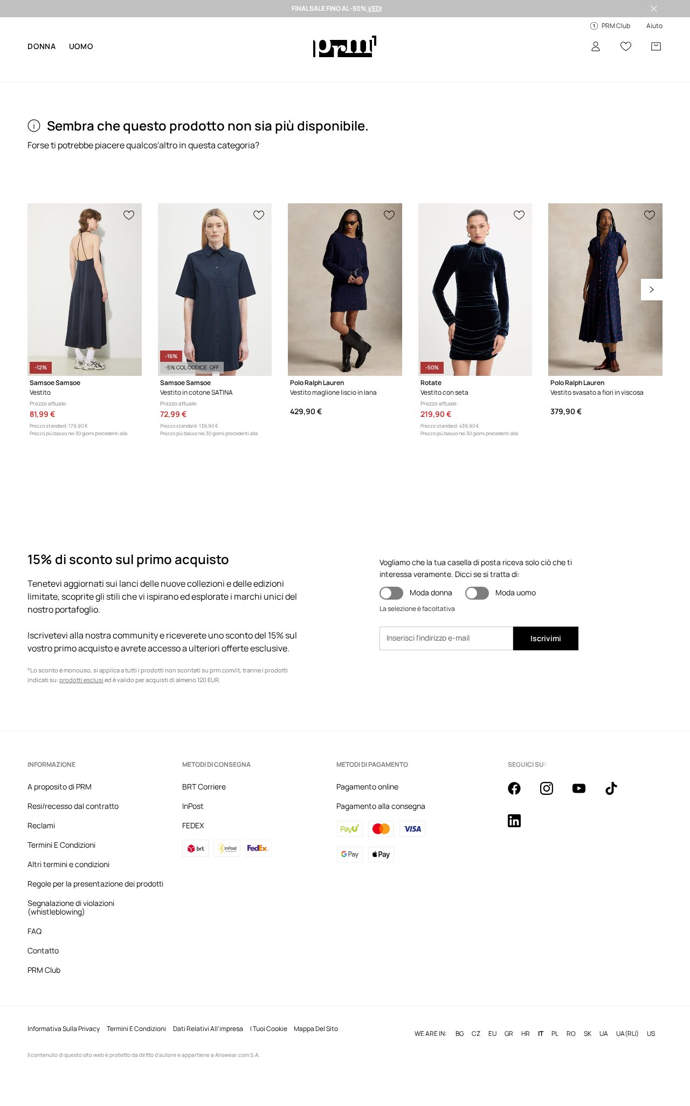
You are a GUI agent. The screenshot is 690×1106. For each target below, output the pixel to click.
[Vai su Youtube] (585, 794)
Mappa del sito (316, 1029)
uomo (81, 46)
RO (571, 1034)
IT (540, 1034)
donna (41, 46)
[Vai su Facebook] (521, 794)
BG (460, 1034)
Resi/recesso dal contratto (73, 806)
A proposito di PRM (59, 786)
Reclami (41, 825)
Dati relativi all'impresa (208, 1029)
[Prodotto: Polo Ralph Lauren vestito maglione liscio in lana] (345, 289)
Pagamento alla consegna (380, 806)
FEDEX (193, 825)
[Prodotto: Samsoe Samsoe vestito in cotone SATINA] (215, 289)
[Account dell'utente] (595, 46)
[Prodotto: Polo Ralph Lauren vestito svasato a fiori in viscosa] (605, 289)
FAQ (34, 931)
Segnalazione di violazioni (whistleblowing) (70, 907)
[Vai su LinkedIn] (521, 827)
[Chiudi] (654, 8)
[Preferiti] (625, 46)
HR (525, 1034)
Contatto (43, 950)
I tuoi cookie (268, 1029)
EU (492, 1034)
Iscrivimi (545, 638)
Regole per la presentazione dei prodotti (95, 883)
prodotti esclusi (81, 680)
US (651, 1034)
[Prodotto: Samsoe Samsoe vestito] (84, 289)
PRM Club (43, 970)
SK (587, 1034)
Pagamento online (367, 786)
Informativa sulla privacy (63, 1029)
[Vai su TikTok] (618, 794)
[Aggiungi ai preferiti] (129, 214)
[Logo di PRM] (344, 46)
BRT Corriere (204, 786)
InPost (193, 806)
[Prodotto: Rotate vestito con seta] (475, 289)
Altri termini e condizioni (68, 864)
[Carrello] (656, 46)
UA (603, 1034)
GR (509, 1034)
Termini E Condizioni (61, 845)
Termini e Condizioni (136, 1029)
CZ (476, 1034)
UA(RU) (627, 1034)
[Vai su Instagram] (553, 794)
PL (554, 1034)
